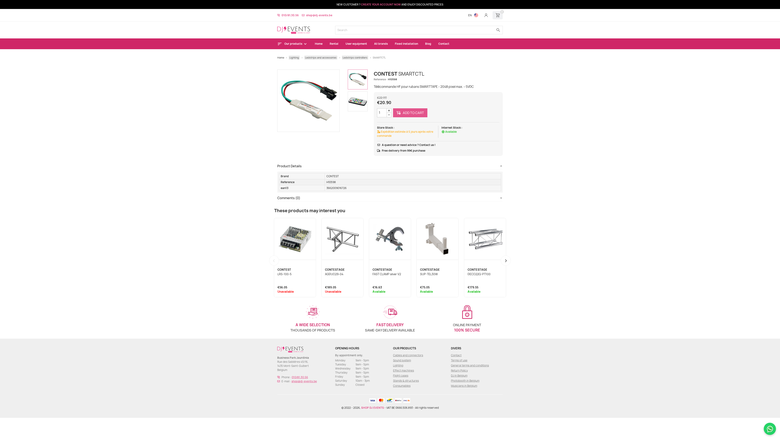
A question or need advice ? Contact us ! (409, 145)
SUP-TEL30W (429, 274)
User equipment (356, 44)
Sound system (402, 360)
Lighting (398, 365)
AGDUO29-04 (334, 274)
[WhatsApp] (770, 429)
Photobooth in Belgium (465, 380)
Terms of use (459, 360)
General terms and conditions (470, 365)
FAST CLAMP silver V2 (387, 274)
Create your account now (381, 4)
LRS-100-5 (284, 274)
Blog (428, 44)
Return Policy (459, 370)
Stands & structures (406, 380)
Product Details (289, 166)
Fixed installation (406, 44)
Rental (334, 44)
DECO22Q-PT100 (479, 274)
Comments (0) (288, 198)
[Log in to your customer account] (486, 15)
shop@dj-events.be (319, 15)
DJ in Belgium (459, 375)
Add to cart (413, 113)
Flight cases (400, 375)
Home (319, 44)
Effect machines (403, 370)
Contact (443, 44)
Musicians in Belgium (464, 386)
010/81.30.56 (290, 15)
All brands (381, 44)
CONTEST (332, 176)
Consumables (402, 386)
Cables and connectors (408, 355)
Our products (293, 44)
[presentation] (274, 260)
